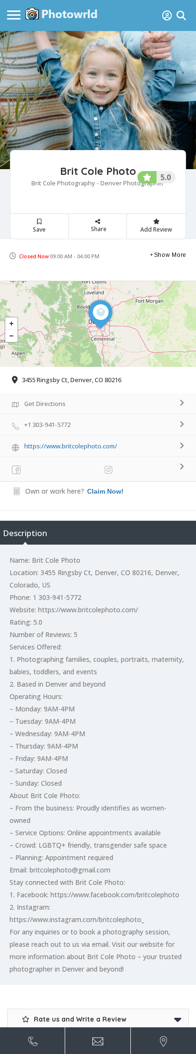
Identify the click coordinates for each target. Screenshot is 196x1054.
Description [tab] (25, 532)
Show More (170, 255)
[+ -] (98, 324)
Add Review (156, 229)
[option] (98, 100)
